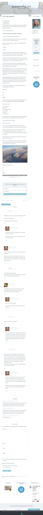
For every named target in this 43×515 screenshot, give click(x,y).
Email (4, 448)
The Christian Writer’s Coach (36, 488)
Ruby (10, 316)
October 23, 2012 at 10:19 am (13, 317)
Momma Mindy (13, 227)
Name (4, 443)
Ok (21, 513)
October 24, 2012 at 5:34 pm (14, 228)
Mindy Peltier (21, 7)
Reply (5, 223)
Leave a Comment (6, 204)
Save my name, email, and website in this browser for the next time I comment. (15, 460)
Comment (5, 429)
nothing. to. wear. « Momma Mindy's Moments (10, 415)
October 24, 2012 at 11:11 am (13, 211)
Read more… (37, 33)
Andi (10, 210)
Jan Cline (11, 283)
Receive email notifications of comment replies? (10, 465)
